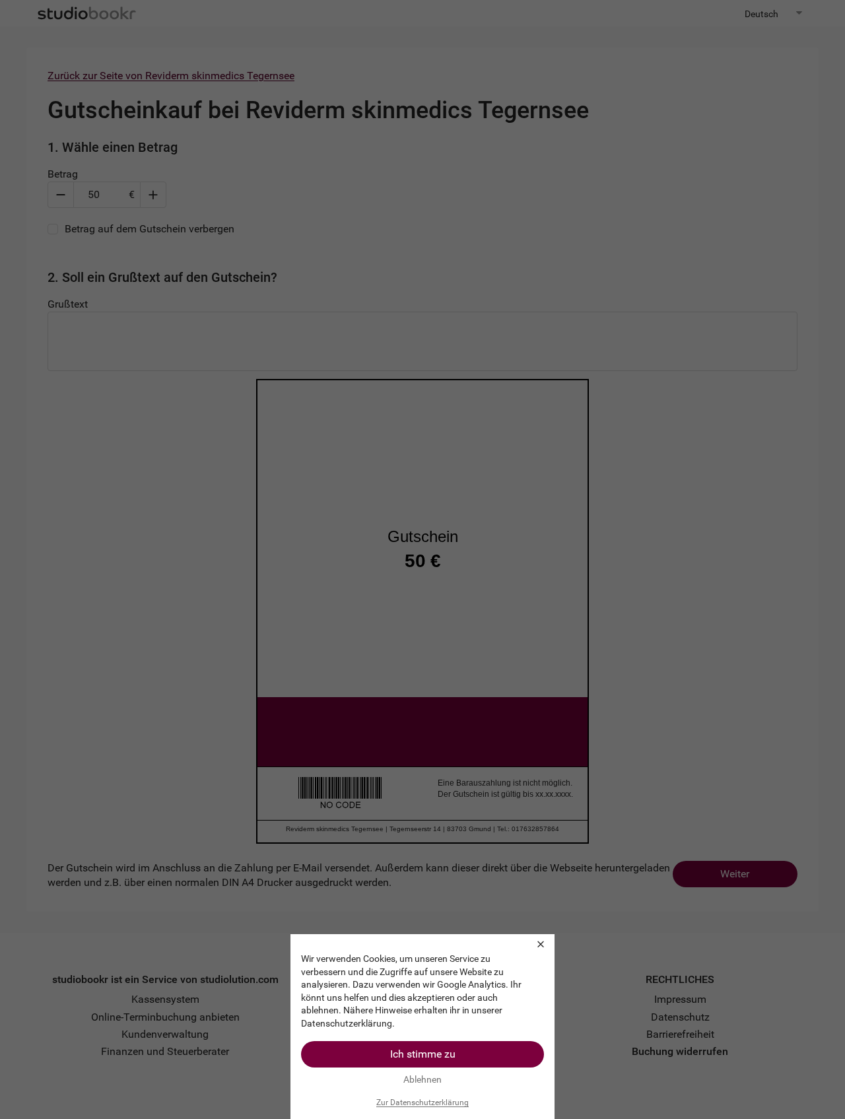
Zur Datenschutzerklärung (422, 1102)
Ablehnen (422, 1079)
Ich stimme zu (423, 1054)
